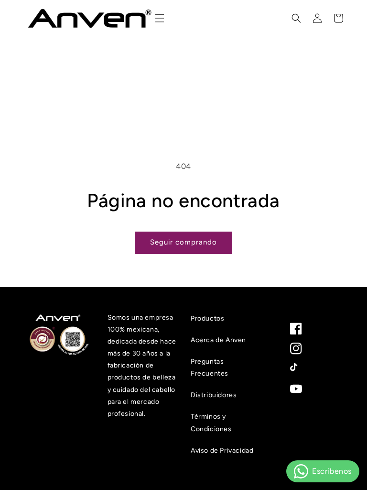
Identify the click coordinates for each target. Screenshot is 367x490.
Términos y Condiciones (211, 422)
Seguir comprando (183, 242)
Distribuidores (214, 395)
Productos (207, 318)
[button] (159, 18)
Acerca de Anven (218, 340)
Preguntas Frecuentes (209, 367)
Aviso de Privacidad (222, 450)
